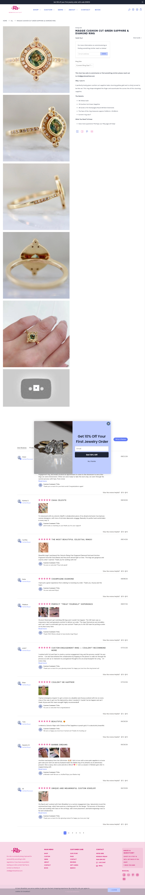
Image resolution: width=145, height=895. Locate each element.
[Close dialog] (108, 423)
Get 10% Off (91, 454)
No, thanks (92, 461)
